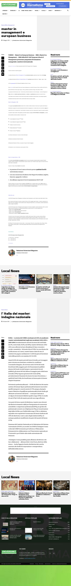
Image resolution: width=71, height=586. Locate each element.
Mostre (52, 82)
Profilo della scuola (11, 195)
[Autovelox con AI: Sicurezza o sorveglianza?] (27, 279)
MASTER (4, 14)
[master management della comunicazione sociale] (28, 530)
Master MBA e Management (8, 25)
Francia (12, 87)
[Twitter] (2, 61)
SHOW (50, 10)
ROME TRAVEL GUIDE (26, 10)
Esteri (52, 74)
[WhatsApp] (2, 64)
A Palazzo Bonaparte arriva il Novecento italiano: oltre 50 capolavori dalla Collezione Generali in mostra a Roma (61, 290)
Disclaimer (32, 563)
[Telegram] (2, 71)
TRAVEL (36, 10)
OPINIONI (4, 10)
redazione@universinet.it (29, 558)
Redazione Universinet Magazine (22, 40)
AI (19, 10)
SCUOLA (43, 10)
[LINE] (2, 74)
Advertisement (47, 563)
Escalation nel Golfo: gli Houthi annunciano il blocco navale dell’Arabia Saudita (60, 78)
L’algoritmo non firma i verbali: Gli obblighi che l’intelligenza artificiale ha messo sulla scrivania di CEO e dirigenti (9, 290)
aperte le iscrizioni (12, 66)
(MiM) (20, 75)
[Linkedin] (2, 67)
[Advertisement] (35, 511)
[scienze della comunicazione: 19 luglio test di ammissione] (28, 537)
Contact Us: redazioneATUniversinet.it (59, 563)
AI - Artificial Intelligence (56, 59)
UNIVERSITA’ (58, 10)
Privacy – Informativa (39, 563)
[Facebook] (2, 58)
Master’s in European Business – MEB (14, 157)
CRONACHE (12, 10)
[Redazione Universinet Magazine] (11, 252)
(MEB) (22, 79)
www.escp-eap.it (10, 243)
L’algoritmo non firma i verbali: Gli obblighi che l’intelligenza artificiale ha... (16, 523)
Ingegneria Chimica (37, 521)
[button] (67, 10)
